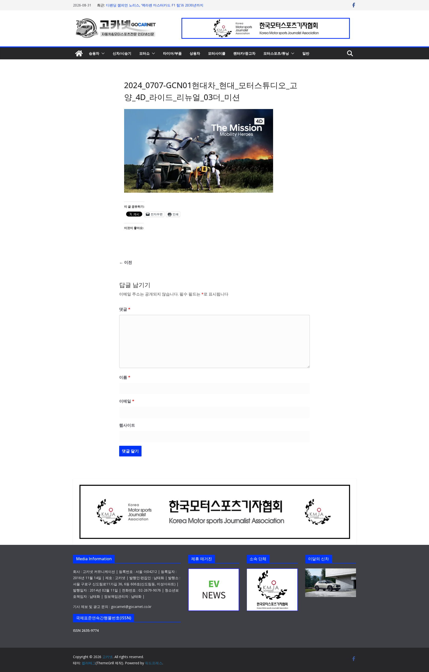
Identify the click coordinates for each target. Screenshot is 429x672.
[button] (102, 53)
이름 (124, 377)
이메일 (126, 401)
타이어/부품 (172, 53)
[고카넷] (79, 53)
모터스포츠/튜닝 (276, 53)
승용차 (94, 53)
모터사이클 (216, 53)
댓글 (124, 309)
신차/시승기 (122, 53)
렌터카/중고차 (244, 53)
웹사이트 (127, 425)
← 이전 (125, 262)
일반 (305, 53)
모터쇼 (144, 53)
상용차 (195, 53)
